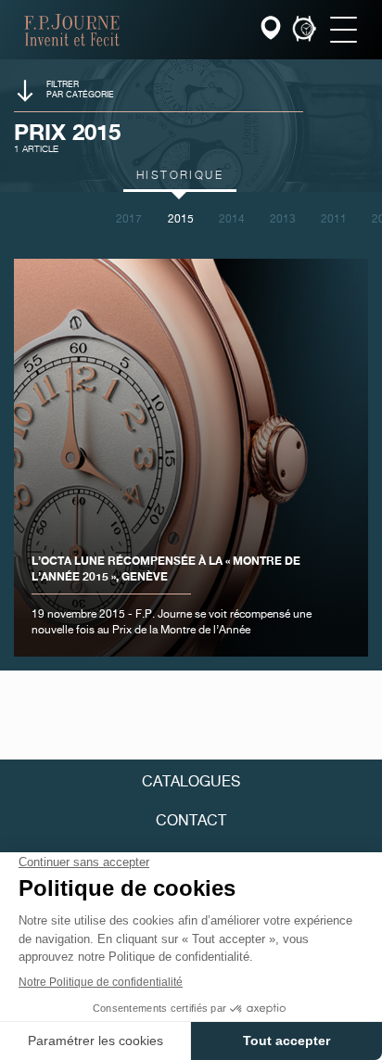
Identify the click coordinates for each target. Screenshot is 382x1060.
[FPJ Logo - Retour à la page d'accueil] (72, 29)
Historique (179, 176)
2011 (334, 219)
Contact (191, 821)
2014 (232, 219)
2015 (181, 219)
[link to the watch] (304, 30)
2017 (129, 219)
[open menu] (343, 30)
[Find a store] (272, 30)
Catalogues (191, 782)
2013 (283, 219)
